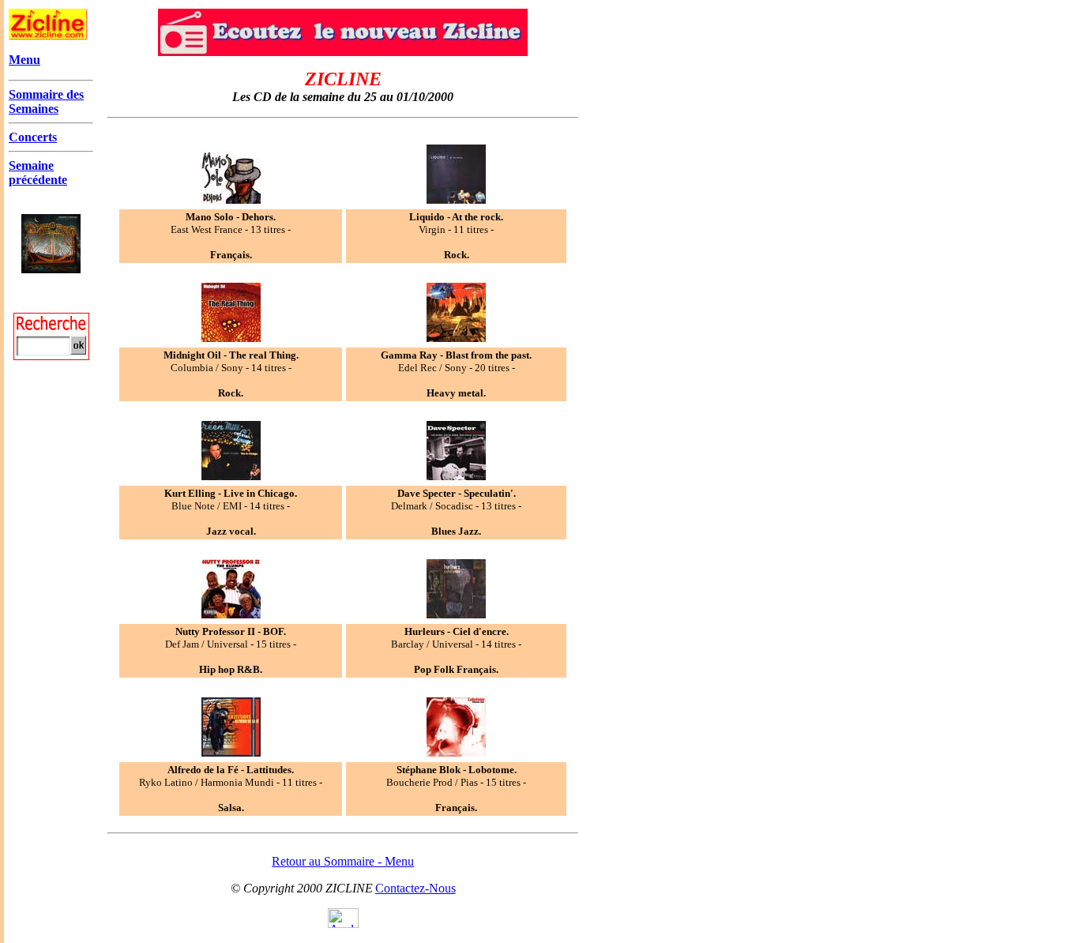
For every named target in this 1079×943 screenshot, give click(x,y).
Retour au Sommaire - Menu (343, 861)
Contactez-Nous (415, 888)
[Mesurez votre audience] (343, 923)
